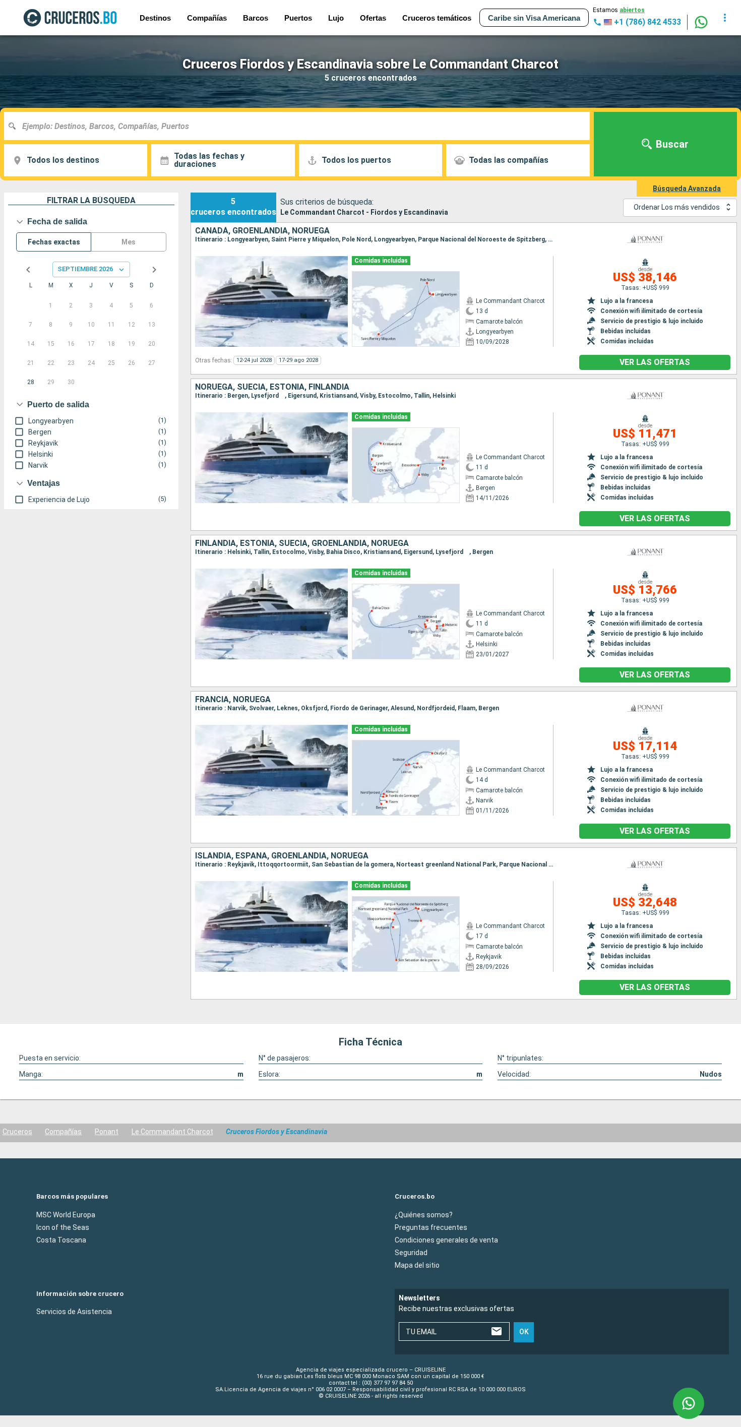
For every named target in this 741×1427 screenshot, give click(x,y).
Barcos (255, 18)
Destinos (155, 18)
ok (524, 1332)
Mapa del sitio (417, 1265)
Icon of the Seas (62, 1227)
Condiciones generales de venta (446, 1239)
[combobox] (301, 126)
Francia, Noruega (233, 700)
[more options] (725, 18)
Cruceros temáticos (436, 18)
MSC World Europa (65, 1214)
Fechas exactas (54, 242)
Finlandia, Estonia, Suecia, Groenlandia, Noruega (302, 543)
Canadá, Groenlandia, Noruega (262, 231)
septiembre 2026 (85, 269)
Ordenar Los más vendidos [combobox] (677, 207)
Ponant (106, 1132)
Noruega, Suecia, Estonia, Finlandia (272, 387)
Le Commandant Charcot (172, 1132)
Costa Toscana (61, 1239)
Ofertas (373, 18)
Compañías (63, 1132)
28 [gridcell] (30, 382)
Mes (128, 242)
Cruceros (17, 1132)
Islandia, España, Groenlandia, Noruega (281, 856)
